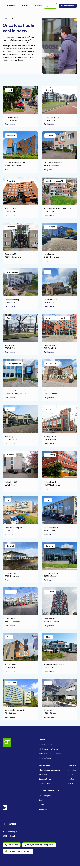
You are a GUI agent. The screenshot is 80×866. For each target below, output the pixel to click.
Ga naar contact (67, 6)
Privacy (41, 804)
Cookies (42, 800)
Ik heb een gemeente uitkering (50, 753)
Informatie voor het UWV (48, 774)
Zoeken (51, 6)
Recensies (72, 770)
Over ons (24, 6)
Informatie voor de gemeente (50, 770)
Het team (71, 774)
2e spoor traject (45, 779)
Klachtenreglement (46, 795)
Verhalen (38, 6)
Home (5, 19)
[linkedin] (5, 807)
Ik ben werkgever (45, 744)
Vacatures (43, 809)
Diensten (11, 6)
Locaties (71, 779)
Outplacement (44, 783)
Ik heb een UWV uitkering (48, 749)
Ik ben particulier (45, 758)
